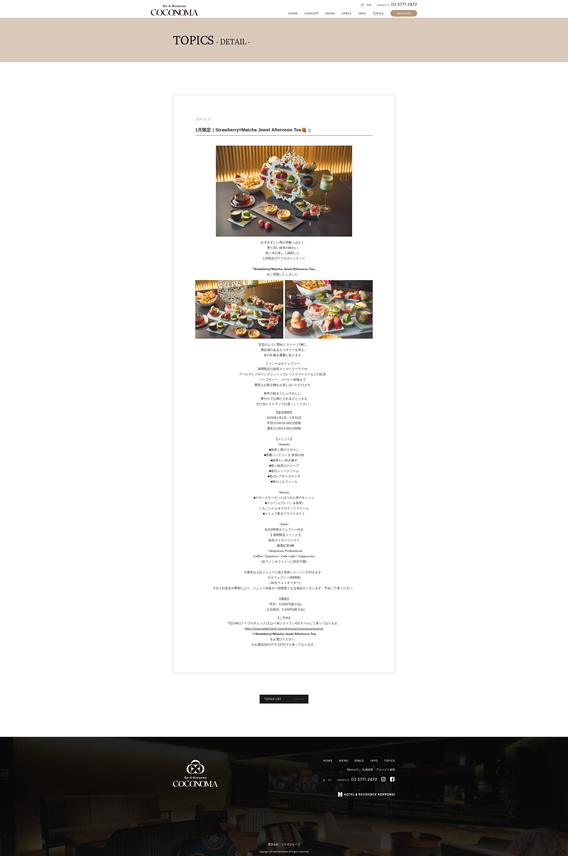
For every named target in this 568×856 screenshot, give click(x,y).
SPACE (346, 13)
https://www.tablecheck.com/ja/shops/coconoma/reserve (284, 628)
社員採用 (367, 769)
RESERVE (404, 13)
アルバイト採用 (385, 769)
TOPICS (378, 13)
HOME (293, 13)
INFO (362, 13)
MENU (330, 13)
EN (369, 5)
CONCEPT (311, 13)
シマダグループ (290, 844)
